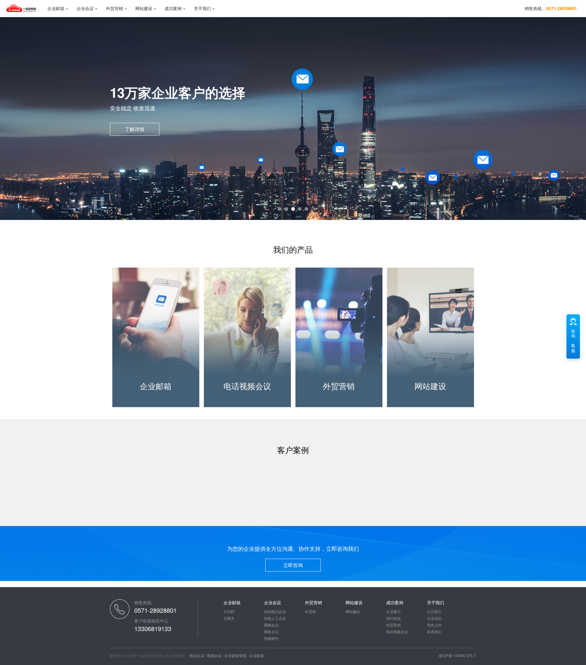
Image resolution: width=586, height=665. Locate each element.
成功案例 (173, 8)
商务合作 (434, 624)
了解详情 (134, 129)
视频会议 (271, 624)
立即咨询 (293, 564)
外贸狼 (310, 611)
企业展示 (393, 611)
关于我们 (202, 8)
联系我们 (434, 631)
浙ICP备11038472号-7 (457, 655)
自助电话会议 (275, 611)
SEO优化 (393, 618)
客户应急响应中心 (151, 621)
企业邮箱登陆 (235, 655)
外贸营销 (114, 8)
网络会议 (271, 631)
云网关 (228, 618)
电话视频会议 (397, 631)
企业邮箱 (55, 8)
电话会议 (197, 655)
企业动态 (434, 618)
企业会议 (85, 8)
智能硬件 (271, 638)
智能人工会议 (275, 618)
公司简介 (434, 611)
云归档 (228, 611)
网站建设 (143, 8)
